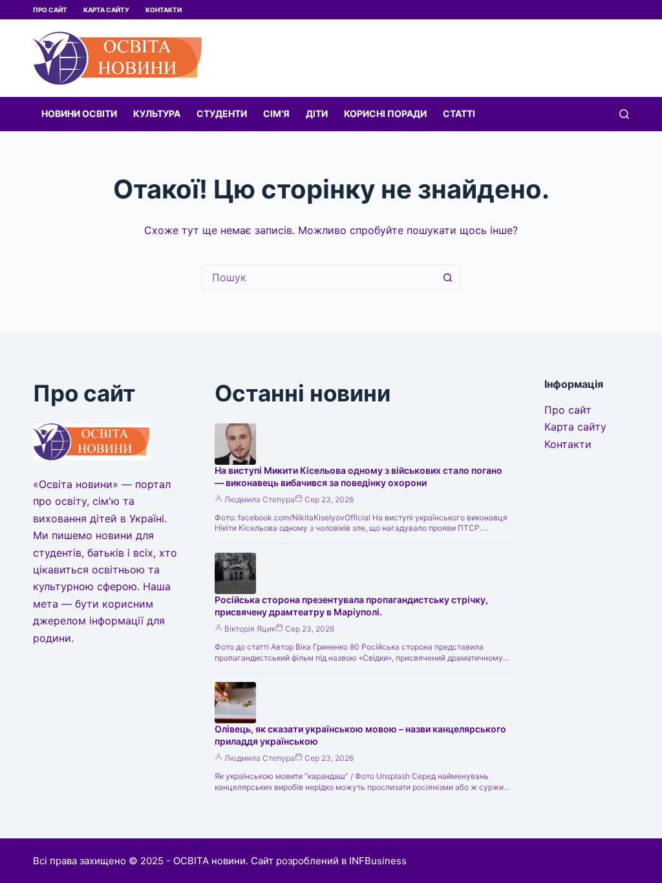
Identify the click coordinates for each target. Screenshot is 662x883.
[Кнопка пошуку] (447, 277)
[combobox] (318, 277)
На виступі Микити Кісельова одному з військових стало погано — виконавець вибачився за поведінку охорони (358, 476)
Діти (317, 113)
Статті (459, 113)
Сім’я (276, 113)
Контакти (163, 10)
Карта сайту (106, 10)
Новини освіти (79, 113)
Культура (156, 113)
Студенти (222, 113)
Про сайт (50, 10)
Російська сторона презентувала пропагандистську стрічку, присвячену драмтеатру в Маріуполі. (351, 605)
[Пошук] (624, 114)
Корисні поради (385, 113)
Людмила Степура (259, 499)
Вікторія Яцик (249, 628)
